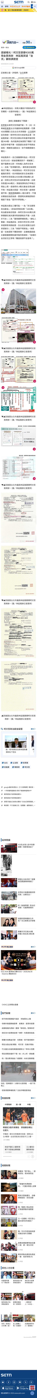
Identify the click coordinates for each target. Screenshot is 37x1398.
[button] (28, 2)
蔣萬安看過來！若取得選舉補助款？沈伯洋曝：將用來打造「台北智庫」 (17, 1303)
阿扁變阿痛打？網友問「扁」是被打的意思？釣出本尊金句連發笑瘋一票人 (6, 1282)
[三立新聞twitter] (25, 1382)
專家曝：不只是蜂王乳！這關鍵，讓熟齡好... (19, 805)
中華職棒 (8, 1104)
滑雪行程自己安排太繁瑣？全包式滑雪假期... (19, 802)
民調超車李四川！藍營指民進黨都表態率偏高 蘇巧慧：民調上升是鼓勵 (29, 1325)
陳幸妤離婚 (26, 6)
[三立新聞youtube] (3, 1382)
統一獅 (18, 1104)
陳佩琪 (11, 193)
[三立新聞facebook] (8, 1382)
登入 (34, 2)
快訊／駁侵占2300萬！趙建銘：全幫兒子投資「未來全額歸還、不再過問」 (6, 1325)
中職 (29, 1104)
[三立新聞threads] (31, 1382)
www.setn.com (19, 1393)
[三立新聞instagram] (14, 1382)
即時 (6, 6)
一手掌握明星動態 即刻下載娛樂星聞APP (17, 790)
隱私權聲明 (5, 1393)
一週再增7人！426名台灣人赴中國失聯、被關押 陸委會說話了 (29, 1303)
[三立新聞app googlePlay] (22, 1388)
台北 (22, 72)
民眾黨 (4, 125)
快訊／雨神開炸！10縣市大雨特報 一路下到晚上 (18, 1084)
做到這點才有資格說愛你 (12, 794)
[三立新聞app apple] (7, 1388)
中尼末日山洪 (15, 6)
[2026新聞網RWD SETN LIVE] (2, 2)
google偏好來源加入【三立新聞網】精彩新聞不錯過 (19, 787)
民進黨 (7, 128)
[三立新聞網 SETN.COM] (2, 6)
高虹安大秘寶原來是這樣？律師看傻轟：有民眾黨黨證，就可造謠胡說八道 (29, 1282)
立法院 (31, 131)
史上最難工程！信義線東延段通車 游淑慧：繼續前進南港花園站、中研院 (17, 1325)
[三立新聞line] (20, 1382)
